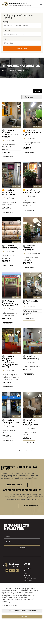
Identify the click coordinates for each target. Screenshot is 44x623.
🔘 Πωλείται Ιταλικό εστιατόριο (11, 246)
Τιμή (4, 39)
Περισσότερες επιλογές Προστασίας (22, 610)
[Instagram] (17, 570)
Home (4, 70)
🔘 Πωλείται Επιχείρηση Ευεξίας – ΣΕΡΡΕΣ (31, 422)
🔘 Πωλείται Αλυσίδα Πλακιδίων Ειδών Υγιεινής (10, 133)
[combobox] (22, 34)
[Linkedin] (13, 570)
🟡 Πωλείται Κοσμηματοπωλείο (32, 191)
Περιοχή (5, 22)
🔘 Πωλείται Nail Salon (31, 302)
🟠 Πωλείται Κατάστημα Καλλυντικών (8, 192)
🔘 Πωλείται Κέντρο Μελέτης (31, 357)
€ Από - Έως (8, 43)
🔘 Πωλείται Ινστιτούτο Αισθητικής (29, 247)
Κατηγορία (13, 32)
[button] (40, 3)
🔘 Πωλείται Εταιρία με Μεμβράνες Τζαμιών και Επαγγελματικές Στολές (10, 361)
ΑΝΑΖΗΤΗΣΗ (22, 48)
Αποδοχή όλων (22, 616)
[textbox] (22, 34)
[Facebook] (7, 570)
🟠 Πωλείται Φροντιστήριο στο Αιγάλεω (32, 132)
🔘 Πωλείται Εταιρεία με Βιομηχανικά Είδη (10, 303)
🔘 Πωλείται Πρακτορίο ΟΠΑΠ (10, 421)
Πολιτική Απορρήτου (9, 605)
